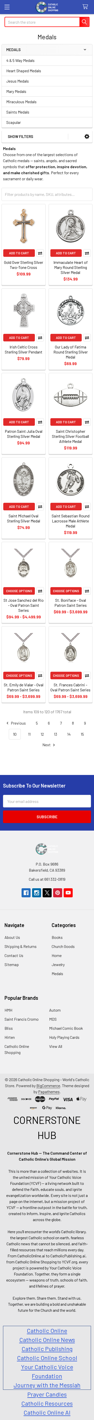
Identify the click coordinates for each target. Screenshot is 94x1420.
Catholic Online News (47, 1339)
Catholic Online (47, 1330)
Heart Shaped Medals (23, 70)
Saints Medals (17, 112)
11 (29, 734)
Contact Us (14, 955)
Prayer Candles (47, 1394)
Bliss (9, 1028)
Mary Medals (16, 91)
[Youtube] (68, 892)
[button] (86, 137)
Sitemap (12, 964)
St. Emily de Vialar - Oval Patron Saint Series (23, 687)
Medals (57, 973)
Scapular (13, 122)
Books (57, 937)
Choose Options (19, 591)
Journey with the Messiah (47, 1385)
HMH (8, 1010)
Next (46, 744)
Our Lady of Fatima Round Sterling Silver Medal (70, 351)
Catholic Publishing (47, 1348)
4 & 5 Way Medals (20, 60)
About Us (12, 937)
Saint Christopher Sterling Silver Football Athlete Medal (70, 436)
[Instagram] (36, 892)
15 (82, 734)
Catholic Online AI (47, 1412)
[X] (47, 892)
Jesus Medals (17, 81)
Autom (55, 1010)
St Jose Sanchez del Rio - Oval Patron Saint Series (24, 605)
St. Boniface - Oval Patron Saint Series (70, 603)
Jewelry (58, 964)
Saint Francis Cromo (22, 1019)
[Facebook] (26, 892)
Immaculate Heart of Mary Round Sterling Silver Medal (70, 267)
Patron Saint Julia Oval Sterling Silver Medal (23, 434)
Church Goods (63, 946)
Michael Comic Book (66, 1028)
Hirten (10, 1037)
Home (57, 955)
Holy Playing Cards (64, 1037)
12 (42, 734)
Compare (40, 253)
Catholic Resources (47, 1403)
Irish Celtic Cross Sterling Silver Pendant (23, 349)
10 (15, 734)
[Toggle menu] (7, 7)
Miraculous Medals (21, 101)
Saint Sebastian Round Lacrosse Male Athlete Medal (70, 520)
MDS (53, 1019)
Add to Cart (19, 253)
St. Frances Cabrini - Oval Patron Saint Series (70, 687)
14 (69, 734)
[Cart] (86, 7)
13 (55, 734)
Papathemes (49, 1091)
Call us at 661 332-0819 (47, 879)
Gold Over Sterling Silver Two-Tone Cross (23, 265)
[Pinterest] (57, 892)
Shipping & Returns (21, 946)
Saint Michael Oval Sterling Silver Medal (23, 518)
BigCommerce (48, 1085)
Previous (18, 723)
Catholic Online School (47, 1357)
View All (55, 1046)
